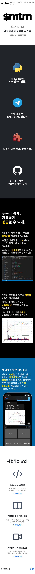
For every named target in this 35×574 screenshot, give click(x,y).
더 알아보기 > (17, 493)
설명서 (26, 2)
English (31, 2)
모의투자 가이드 (12, 3)
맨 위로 (32, 569)
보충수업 (20, 2)
